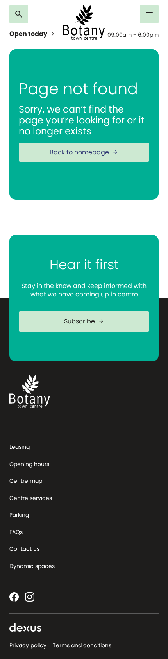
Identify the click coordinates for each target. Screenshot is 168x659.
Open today (32, 34)
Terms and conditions (82, 645)
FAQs (16, 532)
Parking (19, 515)
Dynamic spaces (32, 566)
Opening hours (29, 464)
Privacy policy (27, 645)
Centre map (25, 481)
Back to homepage (84, 152)
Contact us (24, 549)
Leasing (19, 447)
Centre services (30, 498)
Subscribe (84, 321)
